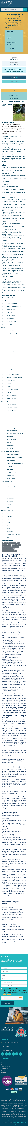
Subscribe (3, 1072)
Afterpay (3, 1070)
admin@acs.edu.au (7, 1050)
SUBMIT (7, 1003)
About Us (3, 1061)
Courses (3, 1064)
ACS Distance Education (11, 1121)
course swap (13, 71)
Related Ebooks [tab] (14, 98)
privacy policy (7, 994)
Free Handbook (4, 1068)
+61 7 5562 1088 (6, 1048)
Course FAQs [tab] (14, 93)
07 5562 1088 (6, 1046)
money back (12, 69)
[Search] (25, 9)
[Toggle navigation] (25, 3)
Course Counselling (5, 1066)
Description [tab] (14, 90)
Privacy (3, 1062)
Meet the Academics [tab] (14, 95)
